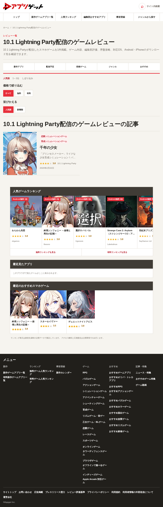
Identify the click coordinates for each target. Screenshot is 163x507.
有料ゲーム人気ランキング (42, 380)
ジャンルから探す (146, 17)
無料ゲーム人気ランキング (42, 372)
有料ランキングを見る (117, 252)
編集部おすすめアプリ (95, 17)
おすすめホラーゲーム (120, 406)
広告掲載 (38, 492)
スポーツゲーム (90, 440)
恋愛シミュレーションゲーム (54, 136)
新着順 (20, 110)
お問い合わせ (25, 492)
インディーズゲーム (92, 474)
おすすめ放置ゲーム (119, 419)
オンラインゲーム (91, 446)
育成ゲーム (88, 409)
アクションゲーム (91, 385)
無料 (19, 93)
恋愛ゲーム (88, 428)
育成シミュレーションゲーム (54, 141)
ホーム (6, 27)
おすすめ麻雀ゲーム (119, 431)
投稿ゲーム (81, 67)
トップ (16, 17)
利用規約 (116, 492)
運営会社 (7, 497)
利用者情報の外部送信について (138, 492)
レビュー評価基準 (76, 492)
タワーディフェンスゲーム (95, 453)
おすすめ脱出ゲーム (119, 413)
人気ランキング (68, 17)
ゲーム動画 (141, 385)
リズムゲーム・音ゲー (94, 416)
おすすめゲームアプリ (120, 372)
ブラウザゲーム (90, 460)
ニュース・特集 (143, 372)
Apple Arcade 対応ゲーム (94, 481)
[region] (81, 222)
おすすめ (144, 67)
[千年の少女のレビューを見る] (20, 153)
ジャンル (113, 67)
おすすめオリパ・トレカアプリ (121, 379)
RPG (85, 372)
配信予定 (50, 67)
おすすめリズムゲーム (120, 425)
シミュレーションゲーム (95, 391)
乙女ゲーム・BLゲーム (94, 422)
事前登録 (120, 17)
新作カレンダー (64, 372)
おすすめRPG (116, 386)
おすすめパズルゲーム (120, 400)
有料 (29, 93)
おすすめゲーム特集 (145, 379)
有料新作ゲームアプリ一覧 (15, 379)
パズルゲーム (89, 379)
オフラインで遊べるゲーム (95, 467)
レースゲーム (89, 434)
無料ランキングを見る (46, 252)
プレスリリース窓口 (55, 492)
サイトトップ (9, 492)
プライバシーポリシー (98, 492)
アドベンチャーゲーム (94, 397)
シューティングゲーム (94, 403)
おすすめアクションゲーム (121, 392)
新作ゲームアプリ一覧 (42, 17)
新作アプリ (19, 67)
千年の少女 (48, 148)
